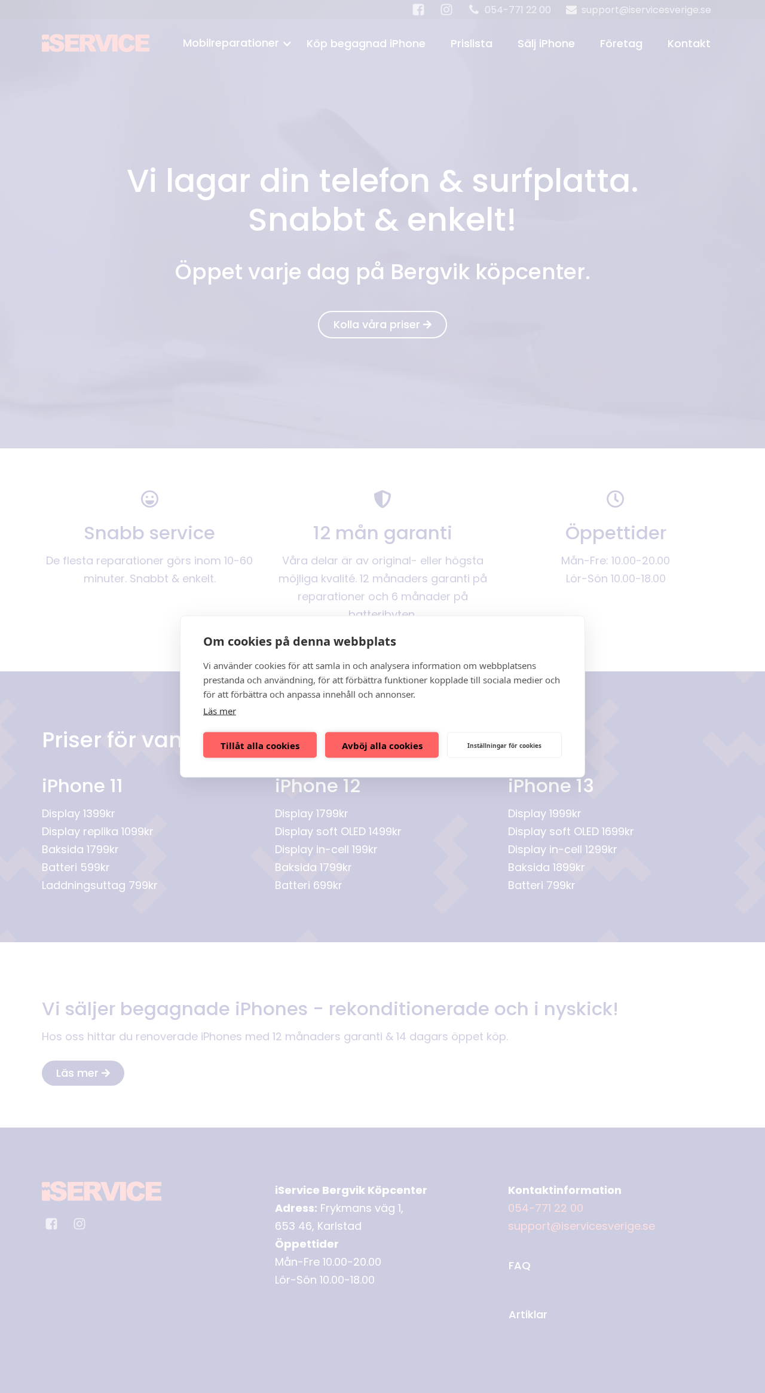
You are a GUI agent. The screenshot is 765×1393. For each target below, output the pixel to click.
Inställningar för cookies (504, 745)
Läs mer (219, 711)
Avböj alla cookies (382, 745)
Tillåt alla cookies (260, 745)
